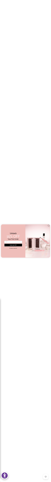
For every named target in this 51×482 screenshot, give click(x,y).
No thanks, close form (13, 248)
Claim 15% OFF (13, 245)
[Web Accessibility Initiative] (4, 475)
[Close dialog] (49, 226)
